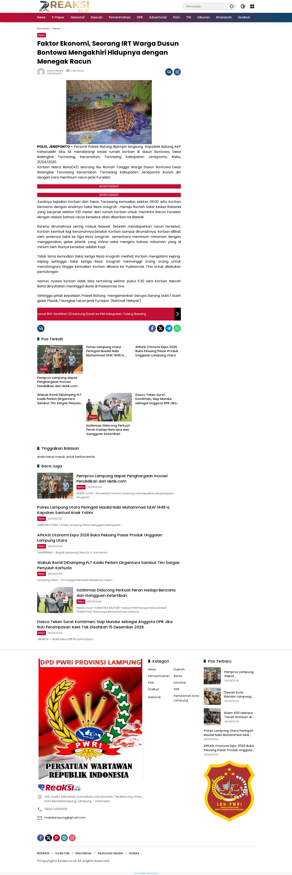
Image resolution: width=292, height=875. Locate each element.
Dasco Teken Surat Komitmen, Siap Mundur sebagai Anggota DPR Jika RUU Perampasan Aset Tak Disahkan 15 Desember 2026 (157, 399)
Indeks (134, 853)
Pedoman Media (110, 853)
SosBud (153, 689)
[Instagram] (72, 837)
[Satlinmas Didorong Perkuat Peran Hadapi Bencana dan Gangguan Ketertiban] (109, 407)
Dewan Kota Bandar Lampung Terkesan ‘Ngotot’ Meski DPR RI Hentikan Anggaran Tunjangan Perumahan (239, 695)
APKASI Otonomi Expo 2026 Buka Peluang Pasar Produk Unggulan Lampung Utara (156, 351)
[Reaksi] (64, 6)
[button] (231, 6)
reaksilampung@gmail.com (65, 817)
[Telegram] (169, 328)
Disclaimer (83, 853)
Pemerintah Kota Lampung (186, 698)
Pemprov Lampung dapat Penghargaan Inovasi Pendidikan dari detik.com (57, 382)
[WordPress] (64, 837)
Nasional (154, 697)
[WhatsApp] (177, 328)
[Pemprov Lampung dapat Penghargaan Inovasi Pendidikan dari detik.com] (60, 359)
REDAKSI (43, 853)
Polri (151, 682)
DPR (176, 689)
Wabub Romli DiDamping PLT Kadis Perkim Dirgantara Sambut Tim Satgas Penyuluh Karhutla (60, 399)
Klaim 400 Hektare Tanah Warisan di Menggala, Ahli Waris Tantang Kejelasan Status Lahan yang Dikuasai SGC (238, 715)
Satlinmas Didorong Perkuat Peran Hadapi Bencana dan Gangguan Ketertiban (108, 430)
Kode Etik (62, 853)
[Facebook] (152, 328)
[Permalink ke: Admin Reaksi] (42, 72)
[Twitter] (160, 328)
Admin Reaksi (55, 71)
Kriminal (180, 682)
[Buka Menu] (252, 6)
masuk (60, 457)
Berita (43, 369)
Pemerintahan (159, 676)
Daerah (179, 669)
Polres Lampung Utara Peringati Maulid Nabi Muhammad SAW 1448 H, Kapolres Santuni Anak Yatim (108, 351)
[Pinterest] (56, 837)
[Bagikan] (177, 72)
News (41, 35)
